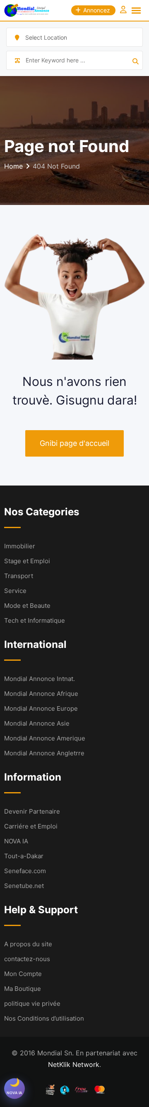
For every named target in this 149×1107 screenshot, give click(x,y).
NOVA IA (16, 841)
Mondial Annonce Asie (37, 723)
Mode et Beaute (27, 605)
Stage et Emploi (27, 561)
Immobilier (19, 546)
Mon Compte (23, 974)
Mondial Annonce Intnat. (39, 679)
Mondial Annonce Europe (41, 708)
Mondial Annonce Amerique (44, 738)
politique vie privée (32, 1003)
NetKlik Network (73, 1064)
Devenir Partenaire (32, 811)
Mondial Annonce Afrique (41, 694)
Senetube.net (24, 886)
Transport (18, 576)
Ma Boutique (22, 989)
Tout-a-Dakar (23, 856)
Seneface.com (25, 871)
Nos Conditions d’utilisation (44, 1018)
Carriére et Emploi (31, 826)
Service (15, 591)
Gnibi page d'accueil (74, 443)
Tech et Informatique (34, 620)
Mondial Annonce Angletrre (44, 753)
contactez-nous (27, 959)
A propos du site (28, 944)
